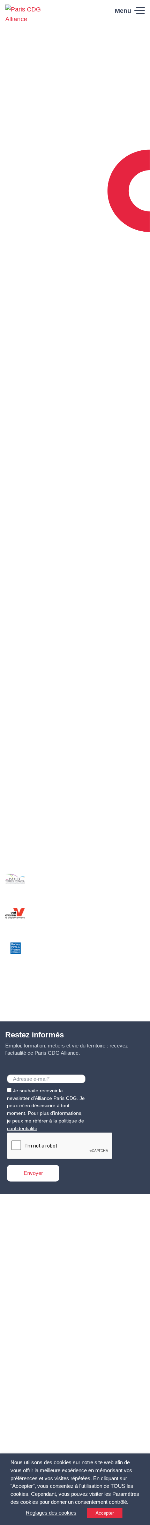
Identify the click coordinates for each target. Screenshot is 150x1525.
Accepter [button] (105, 1513)
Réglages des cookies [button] (51, 1513)
